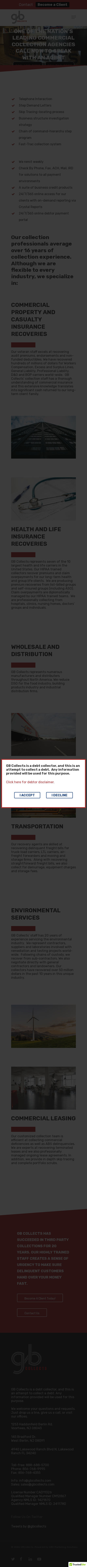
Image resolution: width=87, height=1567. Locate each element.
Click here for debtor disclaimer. (30, 782)
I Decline (59, 795)
